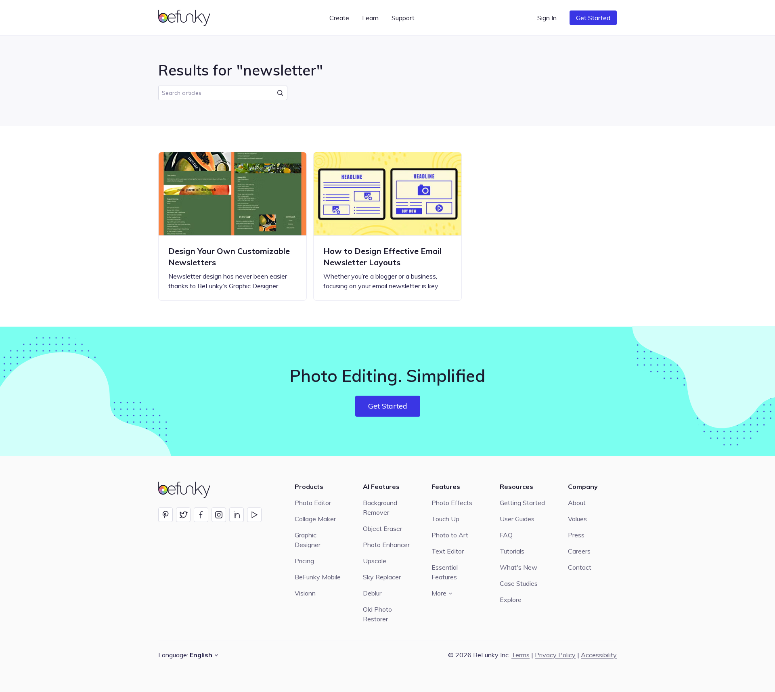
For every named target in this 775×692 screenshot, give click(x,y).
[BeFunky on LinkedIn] (236, 514)
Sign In (547, 18)
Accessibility (599, 655)
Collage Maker (315, 519)
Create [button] (339, 18)
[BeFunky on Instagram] (219, 514)
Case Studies (519, 583)
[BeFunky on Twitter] (183, 514)
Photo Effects (451, 503)
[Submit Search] (280, 93)
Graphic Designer (307, 540)
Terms (520, 655)
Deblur (372, 593)
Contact (579, 567)
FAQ (506, 535)
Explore (511, 600)
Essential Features (444, 572)
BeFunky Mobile (318, 577)
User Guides (517, 519)
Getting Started (522, 503)
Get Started (593, 18)
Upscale (374, 561)
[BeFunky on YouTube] (254, 514)
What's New (518, 567)
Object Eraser (382, 528)
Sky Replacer (382, 577)
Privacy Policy (555, 655)
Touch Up (445, 519)
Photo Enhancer (386, 545)
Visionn (305, 593)
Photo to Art (449, 535)
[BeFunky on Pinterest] (165, 514)
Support (403, 18)
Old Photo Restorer (377, 614)
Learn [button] (370, 18)
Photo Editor (313, 503)
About (577, 503)
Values (577, 519)
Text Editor (447, 551)
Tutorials (512, 551)
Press (576, 535)
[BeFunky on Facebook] (201, 514)
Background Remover (380, 507)
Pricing (304, 561)
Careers (579, 551)
